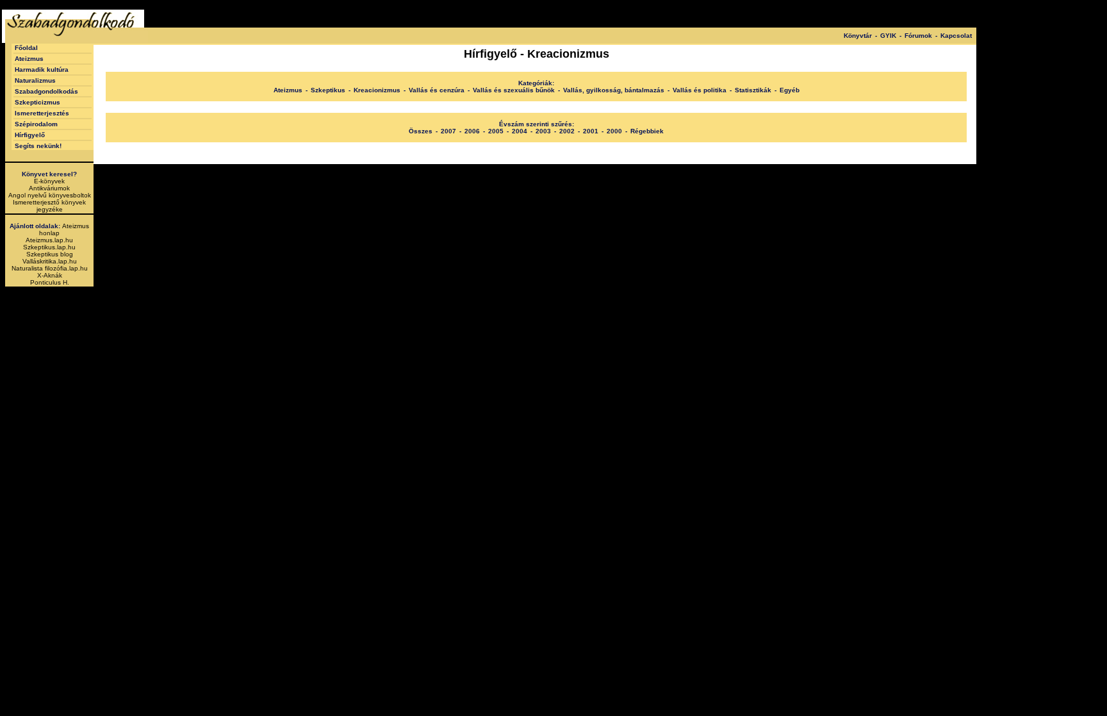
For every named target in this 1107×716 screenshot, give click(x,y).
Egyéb (790, 90)
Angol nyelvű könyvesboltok (49, 195)
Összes (420, 131)
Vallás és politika (699, 90)
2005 (496, 131)
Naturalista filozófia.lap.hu (50, 268)
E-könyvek (49, 181)
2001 (590, 131)
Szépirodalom (36, 124)
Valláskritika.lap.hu (49, 261)
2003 (543, 131)
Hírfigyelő (30, 134)
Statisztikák (753, 90)
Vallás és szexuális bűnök (514, 90)
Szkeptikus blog (49, 254)
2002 (567, 131)
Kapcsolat (956, 35)
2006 (472, 131)
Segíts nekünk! (38, 145)
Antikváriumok (49, 188)
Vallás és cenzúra (436, 90)
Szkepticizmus (37, 102)
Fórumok (918, 35)
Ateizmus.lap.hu (49, 240)
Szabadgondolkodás (46, 91)
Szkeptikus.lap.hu (49, 247)
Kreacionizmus (377, 90)
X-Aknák (49, 275)
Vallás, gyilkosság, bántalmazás (613, 90)
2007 (448, 131)
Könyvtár (858, 35)
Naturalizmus (35, 80)
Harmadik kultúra (42, 69)
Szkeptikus (328, 90)
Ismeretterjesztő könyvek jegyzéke (49, 206)
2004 (519, 131)
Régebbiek (647, 131)
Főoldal (26, 47)
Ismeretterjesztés (42, 113)
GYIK (888, 35)
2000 (614, 131)
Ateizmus (29, 58)
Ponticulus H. (49, 282)
